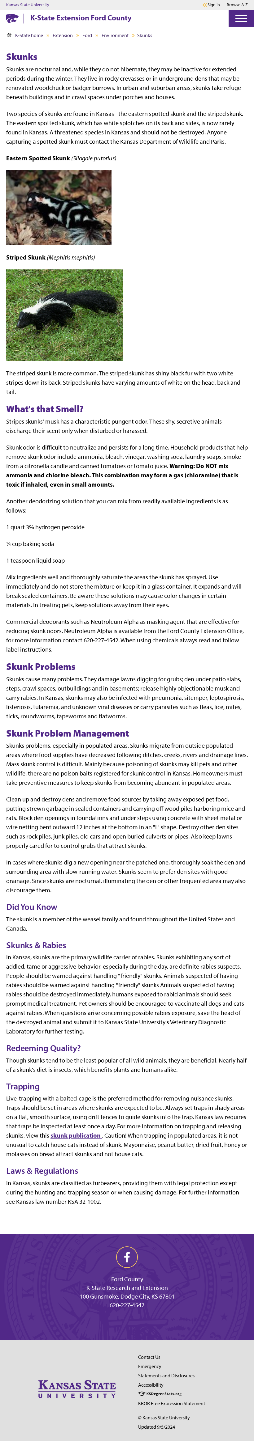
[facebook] (127, 1257)
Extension (63, 35)
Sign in (214, 4)
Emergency (149, 1366)
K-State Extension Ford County (81, 17)
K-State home (29, 35)
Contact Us (149, 1357)
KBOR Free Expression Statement (171, 1403)
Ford (87, 35)
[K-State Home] (12, 18)
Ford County (127, 1279)
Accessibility (151, 1385)
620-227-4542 (127, 1305)
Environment (115, 35)
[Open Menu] (241, 18)
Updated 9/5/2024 (156, 1427)
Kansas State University (27, 4)
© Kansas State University (164, 1418)
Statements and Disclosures (166, 1376)
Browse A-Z (237, 4)
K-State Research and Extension (127, 1287)
